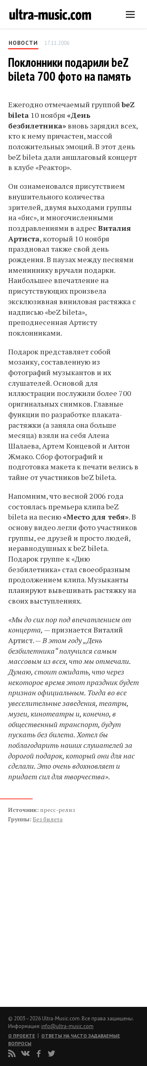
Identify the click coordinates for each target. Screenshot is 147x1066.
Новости (23, 42)
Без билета (47, 819)
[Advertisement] (57, 906)
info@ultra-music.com (67, 1026)
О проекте (21, 1036)
